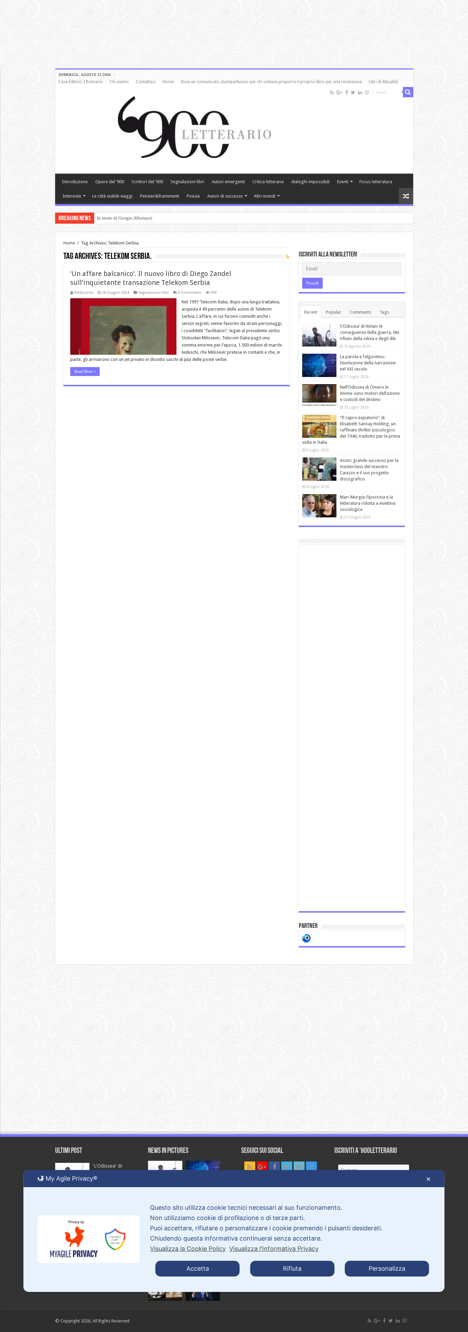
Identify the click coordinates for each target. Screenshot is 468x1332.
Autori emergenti (228, 181)
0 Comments (189, 292)
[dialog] (233, 1231)
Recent (310, 312)
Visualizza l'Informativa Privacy (274, 1248)
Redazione (83, 292)
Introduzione (75, 181)
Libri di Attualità (383, 81)
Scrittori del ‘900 (147, 181)
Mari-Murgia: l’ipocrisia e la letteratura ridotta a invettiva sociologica (367, 503)
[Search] (408, 92)
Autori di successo (225, 196)
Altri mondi (264, 196)
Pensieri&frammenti (159, 196)
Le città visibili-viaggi (112, 196)
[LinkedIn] (360, 92)
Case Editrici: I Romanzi (81, 81)
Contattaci (146, 81)
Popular (333, 312)
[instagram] (367, 92)
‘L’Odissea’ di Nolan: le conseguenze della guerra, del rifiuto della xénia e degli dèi (369, 332)
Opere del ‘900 (109, 181)
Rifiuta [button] (292, 1268)
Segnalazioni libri (187, 181)
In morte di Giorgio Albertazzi (124, 218)
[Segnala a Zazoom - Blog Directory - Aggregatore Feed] (306, 937)
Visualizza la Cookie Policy (188, 1248)
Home (168, 81)
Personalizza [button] (387, 1268)
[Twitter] (353, 92)
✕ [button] (428, 1179)
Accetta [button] (197, 1268)
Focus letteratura (375, 181)
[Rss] (331, 92)
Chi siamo (119, 81)
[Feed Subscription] (288, 257)
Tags (384, 312)
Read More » (85, 371)
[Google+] (339, 92)
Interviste (72, 196)
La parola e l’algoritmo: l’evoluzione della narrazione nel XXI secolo (368, 363)
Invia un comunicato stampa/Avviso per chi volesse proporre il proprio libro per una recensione (271, 81)
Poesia (193, 196)
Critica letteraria (268, 181)
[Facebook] (347, 92)
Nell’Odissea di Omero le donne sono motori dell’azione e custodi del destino (370, 393)
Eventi (342, 181)
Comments (360, 312)
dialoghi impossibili (310, 181)
